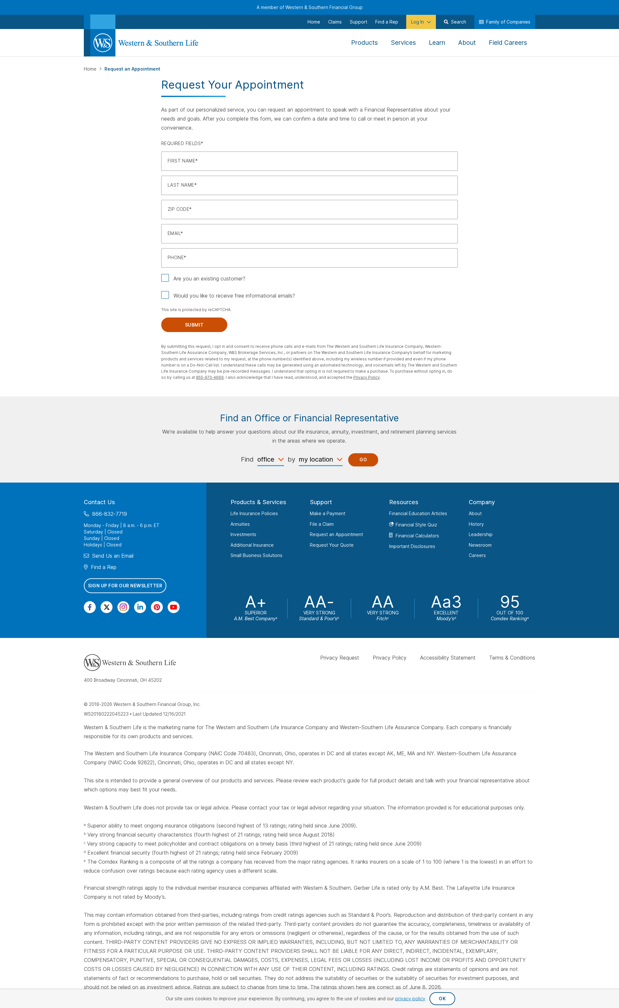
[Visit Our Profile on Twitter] (107, 607)
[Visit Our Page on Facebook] (90, 607)
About (475, 513)
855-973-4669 (210, 377)
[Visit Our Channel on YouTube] (174, 607)
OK (442, 998)
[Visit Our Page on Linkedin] (140, 607)
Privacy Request (339, 657)
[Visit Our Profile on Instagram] (123, 607)
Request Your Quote (332, 545)
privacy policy (410, 998)
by (291, 459)
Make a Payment (327, 513)
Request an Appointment (336, 534)
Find (247, 459)
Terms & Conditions (512, 657)
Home (91, 69)
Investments (243, 534)
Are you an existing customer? (209, 278)
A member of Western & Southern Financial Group (310, 7)
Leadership (481, 534)
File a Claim (322, 524)
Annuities (240, 524)
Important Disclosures (412, 546)
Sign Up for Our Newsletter (125, 585)
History (476, 524)
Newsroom (480, 545)
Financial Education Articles (418, 513)
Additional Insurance (252, 545)
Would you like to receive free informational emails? (234, 295)
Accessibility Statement (448, 657)
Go (363, 459)
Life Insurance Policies (254, 513)
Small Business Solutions (256, 555)
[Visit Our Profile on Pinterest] (157, 607)
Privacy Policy (366, 377)
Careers (477, 555)
